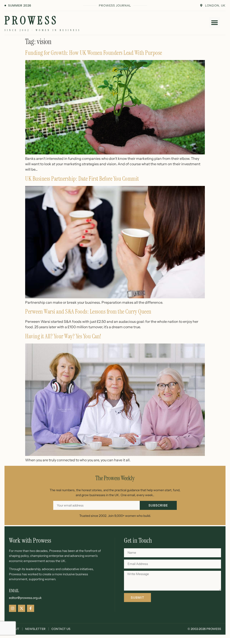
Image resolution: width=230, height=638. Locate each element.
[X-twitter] (21, 608)
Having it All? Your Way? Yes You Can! (63, 336)
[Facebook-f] (30, 608)
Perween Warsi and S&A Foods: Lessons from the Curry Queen (88, 311)
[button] (214, 22)
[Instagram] (12, 608)
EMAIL (14, 590)
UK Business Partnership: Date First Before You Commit (82, 179)
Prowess (31, 20)
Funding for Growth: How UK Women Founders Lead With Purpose (93, 53)
